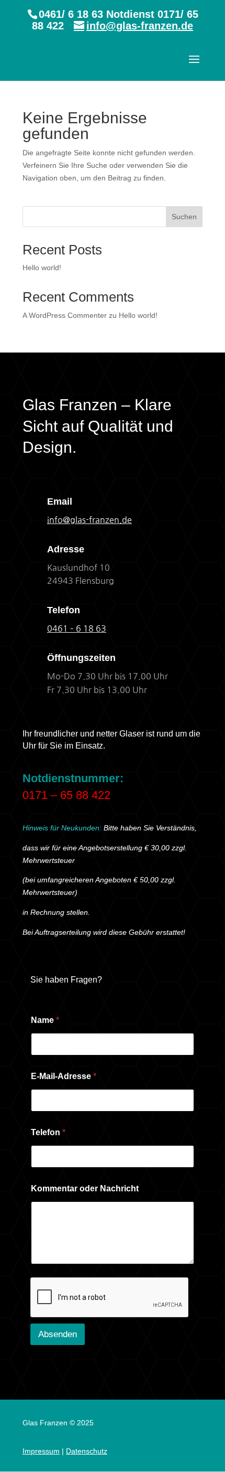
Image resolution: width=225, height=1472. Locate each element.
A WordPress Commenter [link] (64, 315)
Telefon (48, 1132)
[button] (194, 66)
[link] (76, 628)
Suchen (184, 216)
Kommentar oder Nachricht (85, 1188)
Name (45, 1020)
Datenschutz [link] (86, 1451)
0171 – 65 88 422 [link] (66, 795)
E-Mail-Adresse (63, 1076)
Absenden (57, 1334)
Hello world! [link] (41, 267)
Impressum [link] (41, 1451)
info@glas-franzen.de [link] (89, 520)
